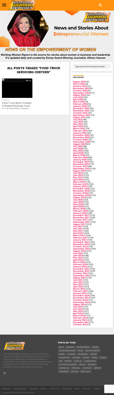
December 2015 (81, 268)
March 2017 (79, 235)
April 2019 (78, 179)
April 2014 (78, 313)
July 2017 (77, 226)
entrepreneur (83, 347)
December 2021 (81, 108)
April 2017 (78, 233)
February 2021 (80, 130)
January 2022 (80, 106)
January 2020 (80, 159)
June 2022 (78, 97)
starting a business (68, 364)
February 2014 (80, 317)
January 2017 (80, 239)
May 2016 (78, 257)
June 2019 (78, 175)
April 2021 (78, 126)
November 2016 (81, 244)
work (80, 351)
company (71, 354)
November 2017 (81, 217)
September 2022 (81, 92)
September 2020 (81, 141)
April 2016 (78, 259)
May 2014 (78, 311)
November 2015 (81, 271)
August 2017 (79, 224)
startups (87, 368)
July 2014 (77, 306)
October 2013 (80, 324)
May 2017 (78, 230)
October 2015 (80, 273)
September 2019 (81, 168)
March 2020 (79, 155)
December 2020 (81, 135)
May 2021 (78, 124)
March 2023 (79, 83)
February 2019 (80, 184)
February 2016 (80, 264)
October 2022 (80, 90)
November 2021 (81, 110)
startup (78, 361)
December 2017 (81, 215)
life (60, 361)
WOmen (95, 347)
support (92, 364)
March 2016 (79, 262)
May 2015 (78, 284)
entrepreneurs (93, 351)
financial (76, 368)
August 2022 (79, 95)
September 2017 (81, 222)
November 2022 (81, 88)
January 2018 (80, 213)
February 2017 (80, 237)
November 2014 (81, 297)
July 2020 (77, 146)
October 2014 (80, 300)
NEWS (76, 389)
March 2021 (79, 128)
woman (68, 361)
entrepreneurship (67, 351)
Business (6, 389)
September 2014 (81, 302)
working (76, 358)
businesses (83, 354)
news (61, 347)
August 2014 (79, 304)
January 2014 (80, 320)
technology (64, 358)
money (62, 354)
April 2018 (78, 206)
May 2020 (78, 150)
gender (97, 368)
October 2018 (80, 193)
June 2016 (78, 255)
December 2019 (81, 161)
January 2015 (80, 293)
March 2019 (79, 181)
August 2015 (79, 277)
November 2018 (81, 190)
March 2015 (79, 288)
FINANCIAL (33, 389)
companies (63, 371)
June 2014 (78, 308)
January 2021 (80, 132)
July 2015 (77, 279)
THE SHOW (86, 389)
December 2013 (81, 322)
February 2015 (80, 291)
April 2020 (78, 152)
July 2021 (77, 119)
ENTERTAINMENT (20, 389)
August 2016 (79, 251)
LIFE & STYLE (54, 389)
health (82, 364)
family (94, 358)
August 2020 (79, 144)
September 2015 (81, 275)
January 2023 (80, 86)
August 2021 (79, 117)
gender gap (64, 368)
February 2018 (80, 210)
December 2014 (81, 295)
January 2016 (80, 266)
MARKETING (67, 389)
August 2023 (79, 81)
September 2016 (81, 248)
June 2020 (78, 148)
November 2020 (81, 137)
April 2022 (78, 99)
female (86, 358)
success (74, 371)
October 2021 (80, 112)
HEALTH (44, 389)
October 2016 (80, 246)
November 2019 (81, 164)
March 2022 (79, 101)
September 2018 (81, 195)
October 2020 (80, 139)
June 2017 (78, 228)
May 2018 (78, 204)
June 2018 (78, 201)
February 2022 (80, 103)
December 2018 (81, 188)
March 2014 (79, 315)
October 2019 (80, 166)
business (70, 347)
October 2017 (80, 219)
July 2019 (77, 173)
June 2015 (78, 282)
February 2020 (80, 157)
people (103, 358)
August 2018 (79, 197)
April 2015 (78, 286)
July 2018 (77, 199)
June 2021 (78, 121)
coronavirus (90, 361)
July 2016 (77, 253)
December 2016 (81, 242)
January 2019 (80, 186)
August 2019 (79, 170)
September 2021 (81, 115)
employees (85, 371)
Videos (97, 389)
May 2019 (78, 177)
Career (93, 354)
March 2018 (79, 208)
